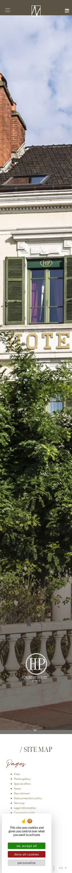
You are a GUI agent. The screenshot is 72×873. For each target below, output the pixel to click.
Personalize (27, 863)
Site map (19, 803)
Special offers (22, 783)
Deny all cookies (26, 854)
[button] (7, 10)
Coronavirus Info (24, 812)
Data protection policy (28, 798)
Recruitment (22, 793)
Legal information (25, 808)
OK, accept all (27, 846)
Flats (17, 774)
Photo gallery (22, 779)
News (17, 788)
